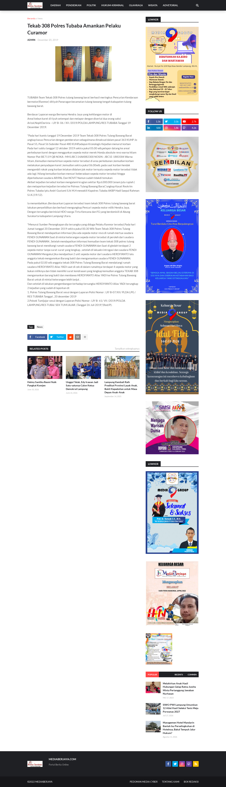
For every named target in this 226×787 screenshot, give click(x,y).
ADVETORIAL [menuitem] (170, 5)
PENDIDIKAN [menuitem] (73, 5)
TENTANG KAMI (170, 781)
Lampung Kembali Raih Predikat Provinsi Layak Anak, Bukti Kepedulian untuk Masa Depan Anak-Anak (121, 387)
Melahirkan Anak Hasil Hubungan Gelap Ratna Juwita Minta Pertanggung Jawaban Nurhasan (179, 688)
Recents (179, 674)
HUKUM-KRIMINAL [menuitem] (112, 5)
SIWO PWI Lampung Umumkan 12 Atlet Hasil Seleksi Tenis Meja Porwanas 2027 (180, 708)
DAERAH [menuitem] (55, 5)
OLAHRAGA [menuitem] (136, 5)
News (40, 18)
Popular (152, 674)
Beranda (31, 18)
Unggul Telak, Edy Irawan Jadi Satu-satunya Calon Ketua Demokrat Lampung (82, 385)
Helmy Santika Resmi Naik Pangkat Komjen (41, 384)
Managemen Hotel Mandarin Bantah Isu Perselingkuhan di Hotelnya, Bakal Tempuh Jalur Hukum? (179, 727)
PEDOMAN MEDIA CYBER (143, 781)
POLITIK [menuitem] (91, 5)
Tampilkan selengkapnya (127, 348)
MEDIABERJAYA (43, 781)
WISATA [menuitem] (152, 5)
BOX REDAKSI (191, 781)
